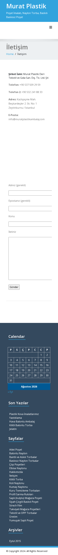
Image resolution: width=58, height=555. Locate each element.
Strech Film (15, 505)
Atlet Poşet (15, 449)
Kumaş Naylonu (18, 487)
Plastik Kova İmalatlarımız (24, 414)
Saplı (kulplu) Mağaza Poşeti (25, 498)
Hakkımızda (16, 472)
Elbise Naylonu (18, 468)
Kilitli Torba (16, 479)
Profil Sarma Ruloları (21, 494)
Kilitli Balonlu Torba (20, 425)
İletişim (13, 475)
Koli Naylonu (16, 483)
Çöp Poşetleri (17, 464)
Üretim (13, 516)
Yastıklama (15, 417)
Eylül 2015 (15, 541)
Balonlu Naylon (18, 453)
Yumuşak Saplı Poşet (21, 520)
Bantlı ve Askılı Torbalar (23, 457)
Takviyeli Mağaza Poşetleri (24, 509)
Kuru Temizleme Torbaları (24, 490)
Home (10, 54)
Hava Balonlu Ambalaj (22, 421)
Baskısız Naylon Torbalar (24, 460)
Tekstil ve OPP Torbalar (23, 513)
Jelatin (13, 429)
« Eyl (10, 392)
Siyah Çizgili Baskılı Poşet (23, 501)
